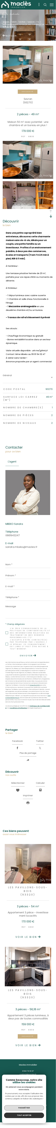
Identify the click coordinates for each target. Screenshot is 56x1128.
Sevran (22, 22)
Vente (14, 22)
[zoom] (28, 178)
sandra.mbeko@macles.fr (21, 547)
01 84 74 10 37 (28, 1071)
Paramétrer (24, 1107)
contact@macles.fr (28, 1074)
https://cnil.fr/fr (35, 685)
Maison (31, 22)
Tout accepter (24, 1115)
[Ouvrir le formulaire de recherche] (45, 4)
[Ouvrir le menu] (52, 5)
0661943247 (12, 535)
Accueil (6, 22)
